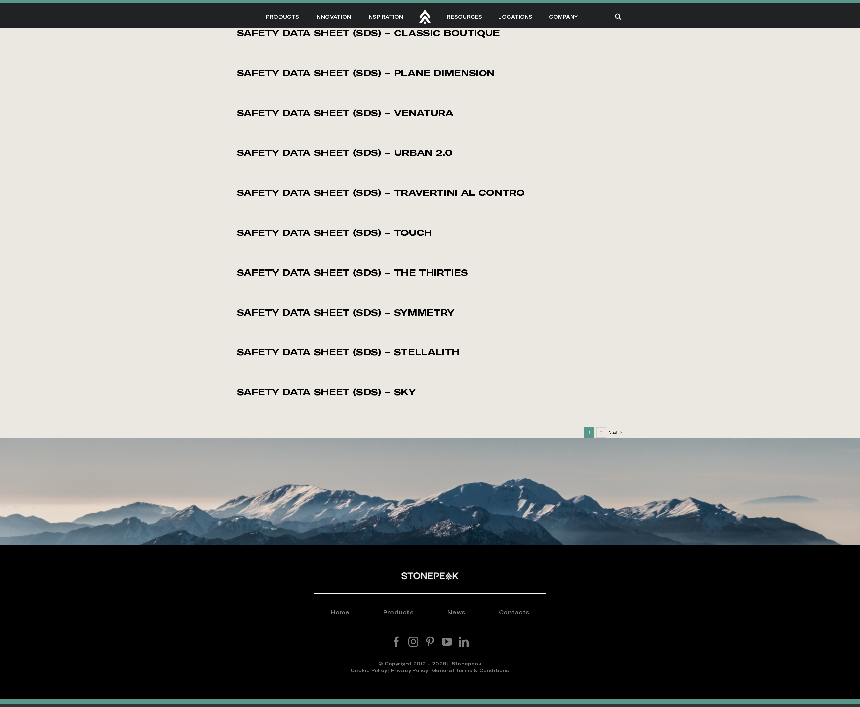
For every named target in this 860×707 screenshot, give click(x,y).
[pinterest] (430, 642)
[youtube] (447, 642)
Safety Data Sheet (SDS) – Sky (326, 392)
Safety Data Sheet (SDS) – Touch (334, 232)
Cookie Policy (369, 670)
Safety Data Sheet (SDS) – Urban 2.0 (344, 152)
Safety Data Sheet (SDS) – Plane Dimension (365, 73)
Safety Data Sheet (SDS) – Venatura (345, 113)
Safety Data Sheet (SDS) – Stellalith (348, 352)
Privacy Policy (409, 670)
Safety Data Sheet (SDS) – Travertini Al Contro (380, 192)
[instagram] (413, 642)
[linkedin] (464, 642)
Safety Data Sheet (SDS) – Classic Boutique (368, 33)
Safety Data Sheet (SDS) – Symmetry (345, 312)
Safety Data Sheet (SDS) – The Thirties (352, 272)
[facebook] (396, 642)
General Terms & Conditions (470, 670)
